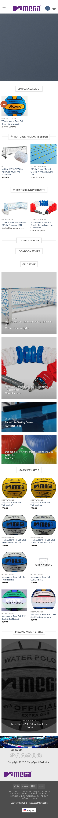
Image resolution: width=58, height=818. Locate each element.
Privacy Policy (30, 794)
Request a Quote (41, 792)
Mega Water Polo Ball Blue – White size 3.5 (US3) (13, 541)
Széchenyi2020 (29, 798)
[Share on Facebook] (17, 755)
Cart (16, 792)
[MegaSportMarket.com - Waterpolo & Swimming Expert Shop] (27, 8)
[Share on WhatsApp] (12, 755)
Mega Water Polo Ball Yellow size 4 (40, 503)
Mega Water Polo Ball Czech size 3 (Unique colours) (43, 615)
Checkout (26, 792)
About (44, 796)
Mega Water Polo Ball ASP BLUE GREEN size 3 (13, 617)
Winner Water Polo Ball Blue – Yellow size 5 (12, 122)
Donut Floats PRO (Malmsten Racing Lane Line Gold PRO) (29, 453)
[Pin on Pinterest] (34, 755)
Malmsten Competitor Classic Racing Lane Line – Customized (42, 225)
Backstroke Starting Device (19, 422)
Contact (43, 794)
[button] (4, 8)
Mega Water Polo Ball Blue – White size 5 (13, 578)
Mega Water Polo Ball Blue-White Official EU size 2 (43, 541)
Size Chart (15, 794)
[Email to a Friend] (28, 755)
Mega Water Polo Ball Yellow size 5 (11, 503)
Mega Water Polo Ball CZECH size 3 (40, 578)
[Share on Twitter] (23, 755)
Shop (9, 792)
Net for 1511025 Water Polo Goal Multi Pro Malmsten (12, 172)
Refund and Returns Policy (24, 796)
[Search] (47, 8)
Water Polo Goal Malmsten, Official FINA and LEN (14, 223)
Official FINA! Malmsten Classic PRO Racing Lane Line (41, 172)
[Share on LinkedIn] (39, 755)
